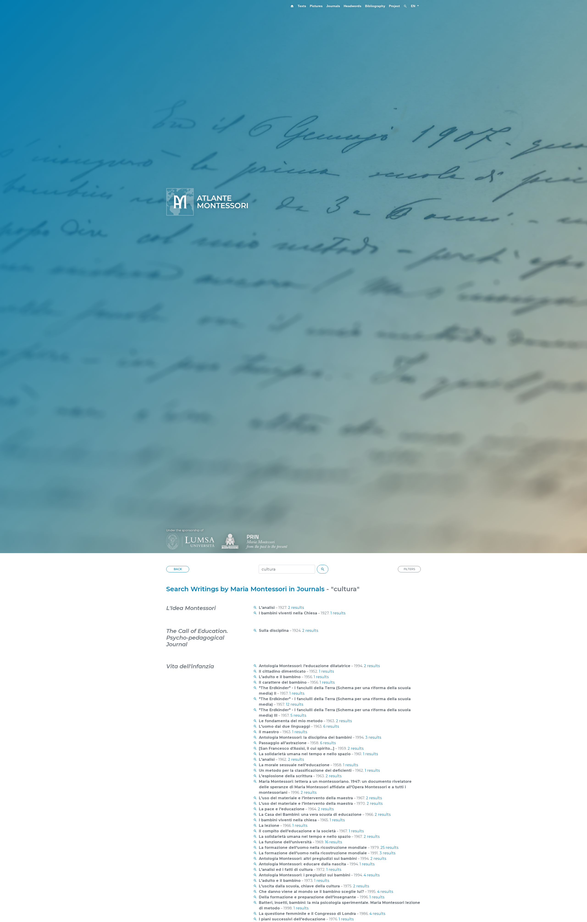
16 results (333, 842)
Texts (302, 6)
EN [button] (413, 6)
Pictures (316, 6)
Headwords (352, 6)
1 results (337, 613)
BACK (178, 569)
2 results (296, 607)
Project (394, 6)
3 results (373, 737)
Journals (333, 6)
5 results (298, 715)
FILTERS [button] (409, 569)
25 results (389, 847)
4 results (371, 875)
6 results (331, 726)
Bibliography (375, 6)
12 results (294, 704)
